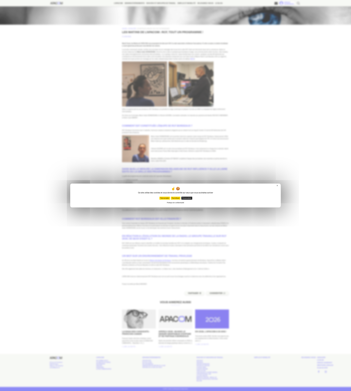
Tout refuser (175, 198)
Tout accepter (164, 198)
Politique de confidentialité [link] (175, 202)
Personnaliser (186, 198)
